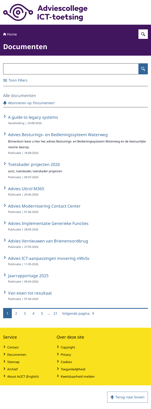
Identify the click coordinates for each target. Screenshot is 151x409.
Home (12, 34)
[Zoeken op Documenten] (143, 68)
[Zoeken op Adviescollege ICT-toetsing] (143, 34)
